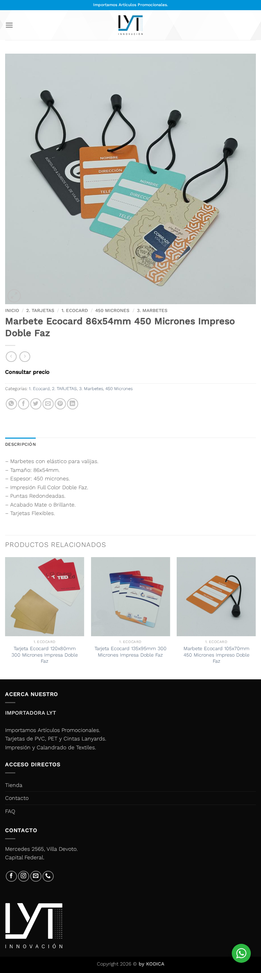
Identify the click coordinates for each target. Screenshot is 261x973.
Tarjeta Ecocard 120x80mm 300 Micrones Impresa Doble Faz (45, 655)
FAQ (10, 811)
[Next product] (11, 356)
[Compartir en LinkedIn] (72, 403)
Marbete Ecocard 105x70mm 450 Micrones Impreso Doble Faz (216, 655)
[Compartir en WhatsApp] (11, 403)
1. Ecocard (75, 310)
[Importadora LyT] (130, 25)
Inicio (12, 310)
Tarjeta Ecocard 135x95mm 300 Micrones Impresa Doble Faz (130, 652)
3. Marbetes (152, 310)
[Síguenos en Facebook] (11, 876)
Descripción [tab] (20, 444)
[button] (9, 25)
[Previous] (5, 617)
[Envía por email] (48, 403)
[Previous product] (24, 356)
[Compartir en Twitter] (35, 403)
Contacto (17, 798)
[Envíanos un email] (35, 876)
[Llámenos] (48, 876)
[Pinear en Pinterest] (60, 403)
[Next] (255, 617)
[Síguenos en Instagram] (23, 876)
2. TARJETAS (40, 310)
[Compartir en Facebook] (23, 403)
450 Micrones (112, 310)
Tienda (13, 785)
